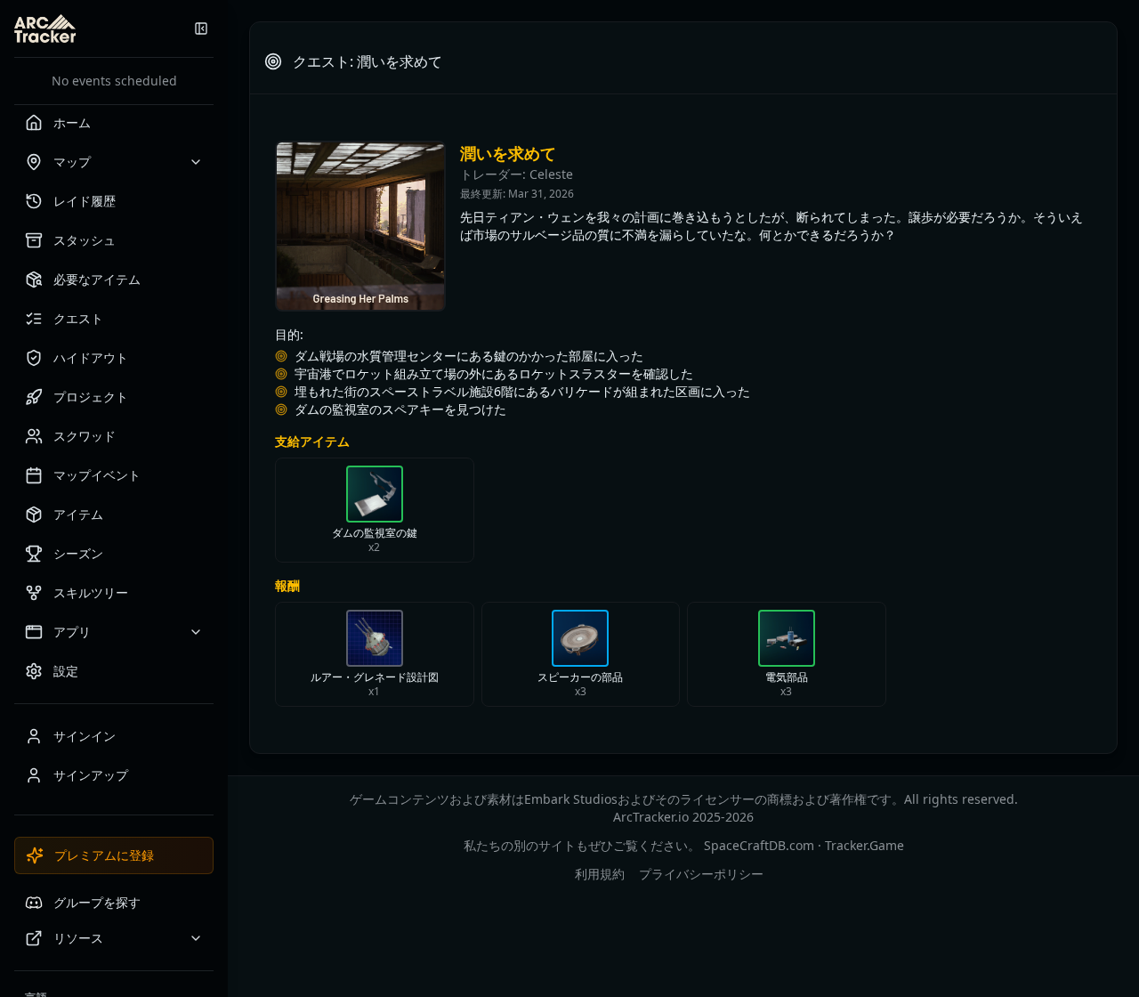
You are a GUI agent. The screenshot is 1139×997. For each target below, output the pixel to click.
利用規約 (600, 873)
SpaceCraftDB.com (759, 845)
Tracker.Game (864, 845)
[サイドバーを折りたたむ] (201, 28)
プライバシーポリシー (701, 873)
